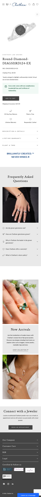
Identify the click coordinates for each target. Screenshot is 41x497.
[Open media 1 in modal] (37, 14)
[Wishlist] (37, 4)
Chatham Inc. (10, 493)
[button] (3, 4)
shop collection (20, 350)
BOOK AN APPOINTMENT (20, 427)
